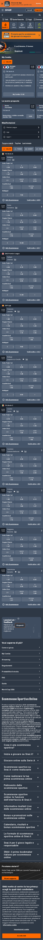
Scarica (38, 3)
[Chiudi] (40, 883)
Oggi (30, 19)
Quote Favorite (18, 19)
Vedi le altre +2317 (33, 248)
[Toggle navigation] (2, 10)
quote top (5, 27)
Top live (18, 143)
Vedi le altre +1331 (33, 400)
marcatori (22, 27)
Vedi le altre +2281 (33, 300)
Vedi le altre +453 (34, 484)
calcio (14, 27)
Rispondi (20, 625)
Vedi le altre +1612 (33, 352)
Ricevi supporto (10, 878)
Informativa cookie (10, 925)
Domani (39, 19)
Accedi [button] (29, 10)
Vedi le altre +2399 (33, 200)
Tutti (6, 19)
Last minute (26, 143)
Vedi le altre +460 (34, 604)
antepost (30, 27)
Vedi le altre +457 (34, 444)
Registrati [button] (38, 10)
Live (39, 27)
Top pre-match (7, 143)
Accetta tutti (21, 936)
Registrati (19, 51)
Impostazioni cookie (21, 929)
